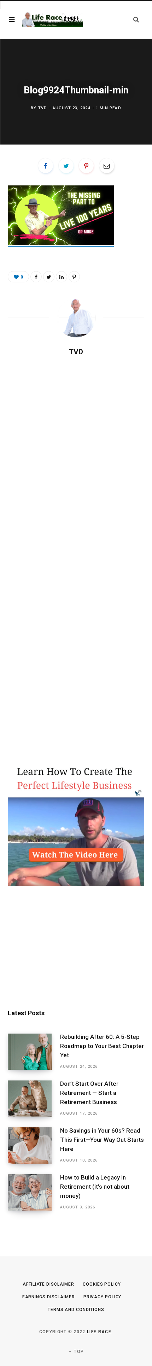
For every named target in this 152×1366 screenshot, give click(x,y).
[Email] (106, 165)
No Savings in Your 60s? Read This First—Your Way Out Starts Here (102, 1139)
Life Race (99, 1331)
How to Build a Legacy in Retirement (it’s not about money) (94, 1186)
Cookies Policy (102, 1284)
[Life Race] (52, 19)
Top (78, 1351)
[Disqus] (76, 453)
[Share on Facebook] (45, 165)
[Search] (136, 19)
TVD (42, 108)
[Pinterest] (86, 165)
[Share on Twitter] (66, 165)
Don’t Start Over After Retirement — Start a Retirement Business (89, 1092)
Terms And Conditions (76, 1309)
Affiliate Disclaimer (48, 1284)
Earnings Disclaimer (48, 1296)
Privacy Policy (102, 1296)
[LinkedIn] (61, 276)
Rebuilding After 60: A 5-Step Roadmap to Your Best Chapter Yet (102, 1046)
